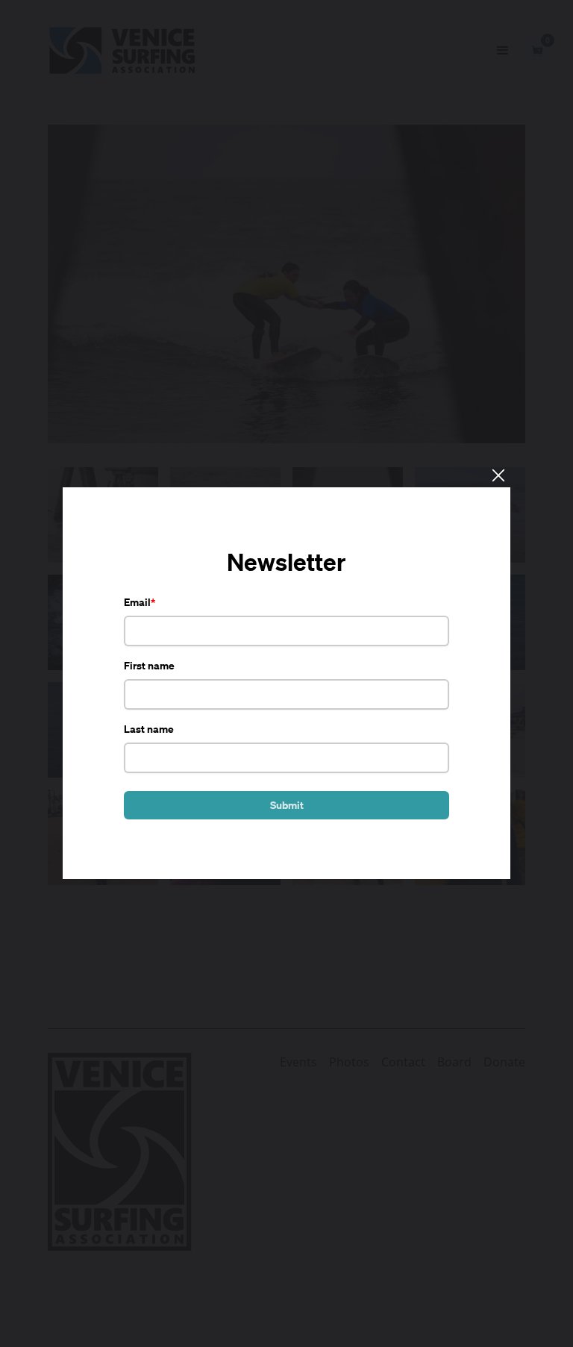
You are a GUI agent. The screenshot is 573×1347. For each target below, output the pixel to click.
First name (149, 665)
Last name (149, 729)
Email (137, 602)
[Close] (497, 474)
